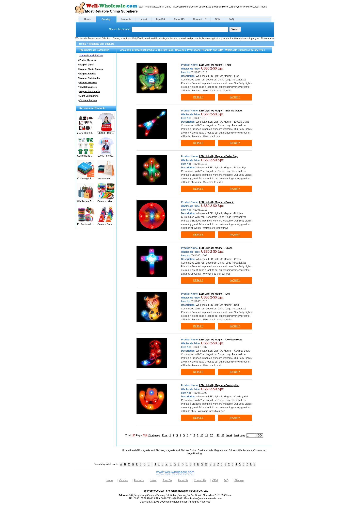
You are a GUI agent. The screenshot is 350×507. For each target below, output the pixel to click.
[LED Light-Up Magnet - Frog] (152, 78)
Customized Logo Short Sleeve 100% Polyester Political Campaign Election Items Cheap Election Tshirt (85, 155)
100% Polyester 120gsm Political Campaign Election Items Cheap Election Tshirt (106, 155)
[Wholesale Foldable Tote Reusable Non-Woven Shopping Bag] (85, 199)
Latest (143, 19)
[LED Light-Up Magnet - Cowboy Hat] (152, 399)
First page (154, 435)
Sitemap (239, 480)
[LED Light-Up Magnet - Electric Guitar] (152, 124)
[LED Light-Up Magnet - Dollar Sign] (152, 170)
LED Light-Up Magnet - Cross (216, 248)
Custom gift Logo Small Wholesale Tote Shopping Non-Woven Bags (85, 178)
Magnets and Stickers (101, 43)
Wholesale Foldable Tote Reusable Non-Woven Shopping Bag (85, 201)
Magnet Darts (86, 64)
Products (126, 19)
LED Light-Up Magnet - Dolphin (216, 202)
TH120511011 (199, 164)
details (198, 97)
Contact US (199, 19)
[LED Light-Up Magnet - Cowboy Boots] (152, 353)
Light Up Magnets (88, 96)
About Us (183, 480)
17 (218, 435)
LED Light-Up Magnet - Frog (215, 64)
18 (223, 435)
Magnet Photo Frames (91, 69)
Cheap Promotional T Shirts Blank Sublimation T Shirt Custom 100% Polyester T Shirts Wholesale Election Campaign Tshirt (106, 133)
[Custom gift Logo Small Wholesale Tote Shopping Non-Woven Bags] (85, 176)
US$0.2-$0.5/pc (212, 68)
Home (87, 19)
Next (229, 435)
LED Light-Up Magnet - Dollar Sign (218, 156)
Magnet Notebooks (89, 78)
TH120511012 (199, 209)
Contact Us (200, 480)
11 (206, 435)
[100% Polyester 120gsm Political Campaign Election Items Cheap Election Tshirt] (106, 153)
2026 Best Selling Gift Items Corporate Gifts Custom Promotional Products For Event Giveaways (85, 133)
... (215, 435)
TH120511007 (199, 347)
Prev (165, 435)
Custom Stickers (88, 100)
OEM (217, 19)
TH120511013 (199, 118)
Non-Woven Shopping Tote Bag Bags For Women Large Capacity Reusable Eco (106, 178)
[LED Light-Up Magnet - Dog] (152, 307)
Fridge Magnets (87, 60)
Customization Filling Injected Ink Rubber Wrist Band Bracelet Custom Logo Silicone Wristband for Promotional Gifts (106, 201)
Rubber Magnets (88, 82)
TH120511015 (199, 72)
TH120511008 (199, 392)
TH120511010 (199, 301)
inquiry (235, 97)
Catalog (105, 19)
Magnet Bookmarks (89, 91)
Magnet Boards (87, 73)
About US (179, 19)
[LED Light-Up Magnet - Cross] (152, 261)
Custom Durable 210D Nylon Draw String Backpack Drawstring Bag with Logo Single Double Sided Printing (106, 224)
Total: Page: (136, 435)
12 (211, 435)
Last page (239, 435)
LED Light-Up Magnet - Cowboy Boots (220, 339)
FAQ (231, 19)
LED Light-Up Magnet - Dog (214, 293)
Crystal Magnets (88, 87)
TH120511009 (199, 255)
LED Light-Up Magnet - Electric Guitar (220, 110)
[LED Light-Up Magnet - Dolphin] (152, 215)
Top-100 (160, 19)
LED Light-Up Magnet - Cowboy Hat (219, 385)
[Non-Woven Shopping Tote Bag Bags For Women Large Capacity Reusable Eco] (106, 176)
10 (202, 435)
